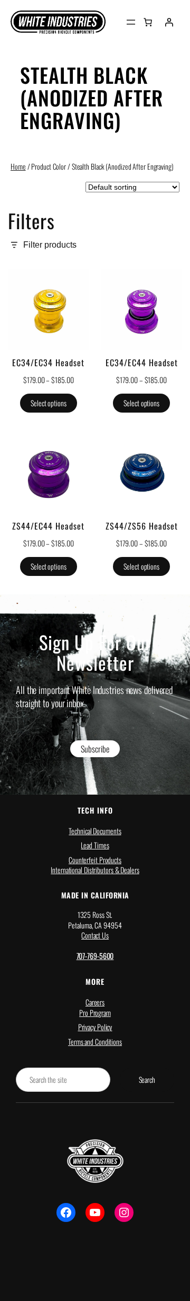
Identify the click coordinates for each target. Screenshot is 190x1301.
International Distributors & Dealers (95, 869)
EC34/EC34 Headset (48, 362)
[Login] (168, 22)
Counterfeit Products (95, 859)
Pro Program (95, 1012)
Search (147, 1079)
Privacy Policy (95, 1026)
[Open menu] (131, 22)
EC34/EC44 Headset (142, 362)
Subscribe (95, 748)
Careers (95, 1001)
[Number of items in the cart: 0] (147, 22)
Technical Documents (95, 830)
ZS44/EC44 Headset (48, 526)
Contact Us (95, 935)
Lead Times (95, 844)
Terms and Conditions (95, 1041)
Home (18, 166)
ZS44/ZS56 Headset (142, 526)
